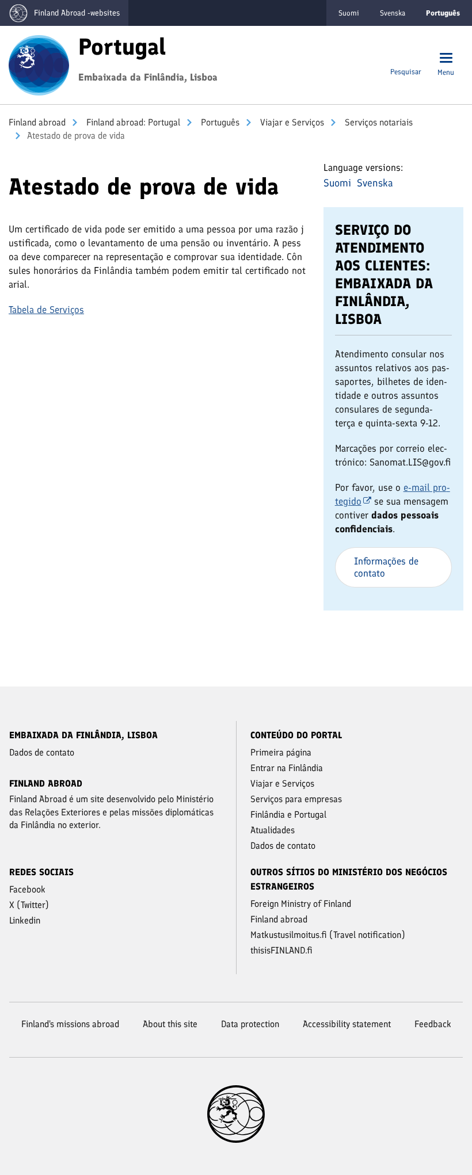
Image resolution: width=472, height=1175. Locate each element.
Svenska (392, 13)
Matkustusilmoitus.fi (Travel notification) (327, 934)
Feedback (432, 1023)
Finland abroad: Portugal (132, 122)
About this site (170, 1023)
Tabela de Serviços (46, 309)
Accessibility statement (347, 1023)
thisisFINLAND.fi (281, 950)
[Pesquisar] (405, 59)
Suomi (348, 13)
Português (219, 122)
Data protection (250, 1023)
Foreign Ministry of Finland (300, 903)
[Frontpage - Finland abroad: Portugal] (39, 64)
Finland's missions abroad (70, 1023)
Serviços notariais (377, 122)
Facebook (27, 889)
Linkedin (24, 920)
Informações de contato (386, 567)
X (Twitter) (29, 904)
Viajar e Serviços (291, 122)
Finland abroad (37, 122)
